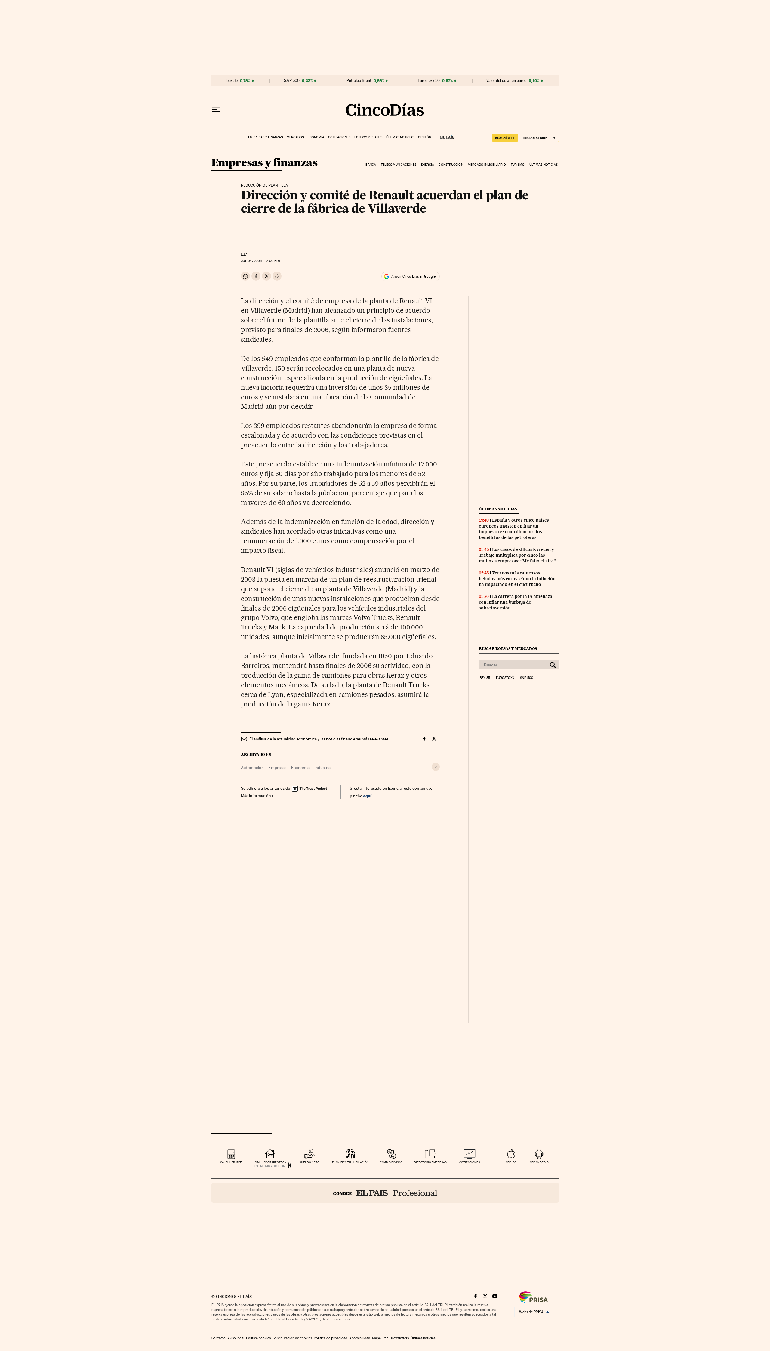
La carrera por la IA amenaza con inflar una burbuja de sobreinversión (515, 602)
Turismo (518, 165)
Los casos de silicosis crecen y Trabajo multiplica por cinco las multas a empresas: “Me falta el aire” (517, 555)
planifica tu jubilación (350, 1162)
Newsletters (400, 1338)
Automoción (252, 767)
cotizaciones (469, 1162)
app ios (511, 1162)
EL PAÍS (444, 135)
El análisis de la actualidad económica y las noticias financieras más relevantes (318, 739)
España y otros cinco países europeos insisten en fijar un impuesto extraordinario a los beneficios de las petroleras (514, 528)
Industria (322, 767)
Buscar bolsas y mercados (508, 648)
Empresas (277, 767)
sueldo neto (309, 1162)
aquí (367, 795)
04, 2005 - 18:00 (260, 261)
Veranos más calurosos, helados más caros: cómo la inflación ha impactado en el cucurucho (517, 578)
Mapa (376, 1338)
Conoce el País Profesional (385, 1193)
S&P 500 (292, 80)
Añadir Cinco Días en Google (413, 276)
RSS (386, 1338)
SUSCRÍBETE (505, 138)
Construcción (451, 165)
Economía (316, 137)
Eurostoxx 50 (429, 80)
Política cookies (258, 1338)
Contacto (218, 1338)
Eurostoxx (505, 678)
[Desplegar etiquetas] (436, 767)
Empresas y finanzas (265, 137)
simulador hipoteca (270, 1162)
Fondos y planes (368, 137)
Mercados (295, 137)
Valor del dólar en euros (506, 80)
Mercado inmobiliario (487, 165)
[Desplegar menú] (215, 110)
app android (539, 1162)
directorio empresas (430, 1162)
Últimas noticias (400, 137)
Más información (256, 795)
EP (244, 254)
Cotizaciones (339, 137)
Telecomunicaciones (398, 165)
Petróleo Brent (358, 80)
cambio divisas (391, 1162)
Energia (427, 165)
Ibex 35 (232, 80)
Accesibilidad (359, 1338)
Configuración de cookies (292, 1338)
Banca (370, 165)
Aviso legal (235, 1338)
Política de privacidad (330, 1338)
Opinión (424, 137)
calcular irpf (231, 1162)
